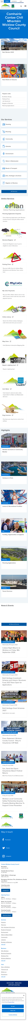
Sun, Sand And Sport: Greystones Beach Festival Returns (12, 771)
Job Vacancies (6, 101)
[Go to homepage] (7, 824)
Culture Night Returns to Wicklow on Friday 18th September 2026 (11, 650)
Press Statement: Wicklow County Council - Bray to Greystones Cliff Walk (12, 740)
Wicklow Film (4, 956)
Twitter (8, 848)
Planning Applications (8, 105)
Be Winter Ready (6, 96)
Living (7, 1)
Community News (8, 672)
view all (3, 944)
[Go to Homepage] (7, 816)
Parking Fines (6, 99)
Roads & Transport (6, 930)
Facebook (7, 840)
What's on (3, 972)
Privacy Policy (11, 1002)
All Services (14, 191)
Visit (21, 1)
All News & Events (14, 624)
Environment (4, 932)
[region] (13, 1006)
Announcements (8, 642)
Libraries (3, 940)
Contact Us (6, 890)
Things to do (4, 969)
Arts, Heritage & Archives (8, 927)
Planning (3, 925)
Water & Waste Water (6, 935)
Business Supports (6, 953)
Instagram (8, 856)
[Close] (24, 995)
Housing (3, 922)
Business (14, 1)
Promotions (4, 974)
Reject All (12, 1010)
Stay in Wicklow (5, 967)
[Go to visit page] (21, 816)
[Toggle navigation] (25, 6)
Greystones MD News (9, 732)
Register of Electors (7, 103)
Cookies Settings (13, 1014)
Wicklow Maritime (6, 958)
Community (4, 937)
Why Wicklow (4, 951)
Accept (13, 1006)
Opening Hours (7, 915)
